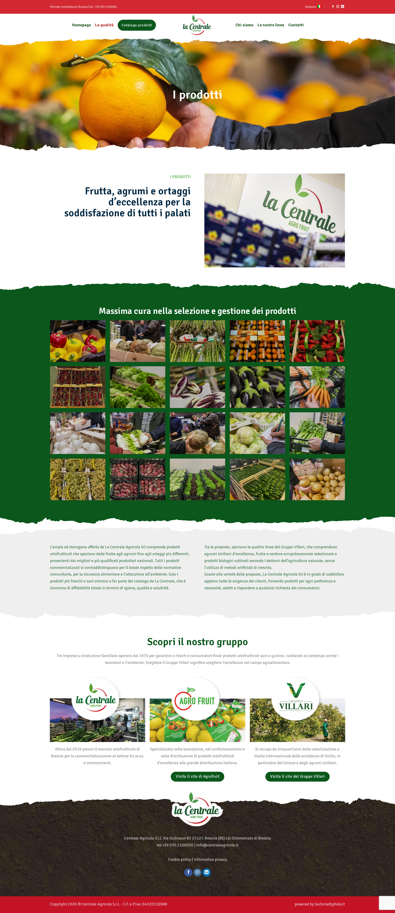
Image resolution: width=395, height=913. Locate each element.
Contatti (296, 24)
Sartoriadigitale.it (330, 904)
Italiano (310, 7)
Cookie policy (179, 859)
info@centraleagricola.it (217, 845)
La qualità (104, 24)
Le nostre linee (271, 24)
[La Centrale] (197, 25)
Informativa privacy (210, 859)
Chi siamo (244, 24)
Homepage (81, 24)
